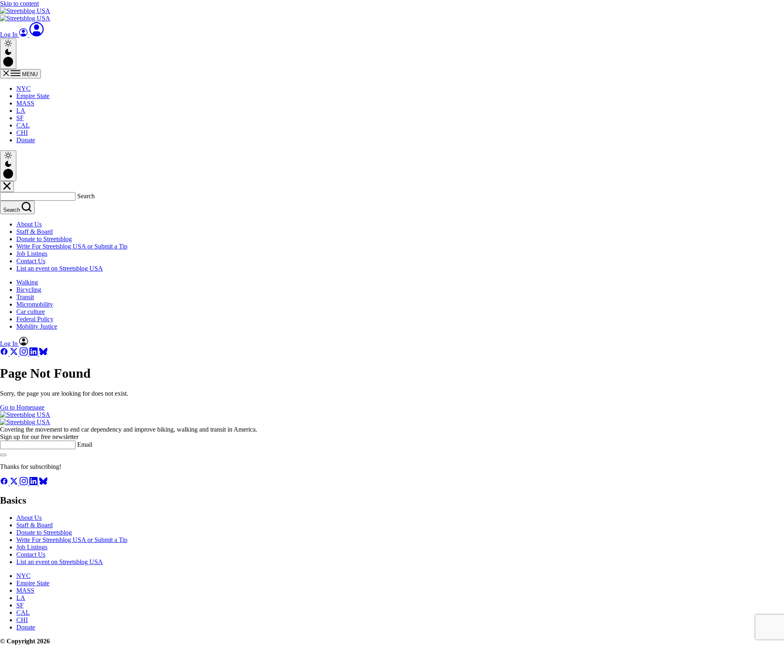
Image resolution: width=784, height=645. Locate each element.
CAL (23, 125)
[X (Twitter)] (15, 353)
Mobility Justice (36, 326)
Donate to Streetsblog (44, 238)
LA (20, 110)
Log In (9, 34)
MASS (25, 103)
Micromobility (34, 304)
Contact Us (30, 261)
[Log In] (36, 34)
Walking (27, 282)
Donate (25, 140)
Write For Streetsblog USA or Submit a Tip (71, 246)
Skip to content (19, 3)
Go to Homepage (22, 407)
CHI (22, 132)
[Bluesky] (43, 353)
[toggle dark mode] (8, 53)
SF (20, 117)
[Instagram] (24, 353)
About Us (29, 224)
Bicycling (28, 289)
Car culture (30, 311)
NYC (23, 88)
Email (84, 444)
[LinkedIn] (34, 353)
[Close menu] (7, 186)
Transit (25, 296)
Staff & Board (34, 231)
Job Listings (31, 253)
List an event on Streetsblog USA (59, 268)
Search (86, 196)
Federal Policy (34, 319)
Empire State (32, 95)
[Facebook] (5, 353)
